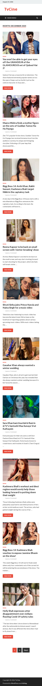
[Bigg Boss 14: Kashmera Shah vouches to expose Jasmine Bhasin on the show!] (21, 534)
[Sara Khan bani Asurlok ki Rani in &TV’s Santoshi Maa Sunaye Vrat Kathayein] (21, 407)
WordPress (15, 683)
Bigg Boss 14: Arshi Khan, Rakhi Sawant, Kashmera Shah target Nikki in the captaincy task (18, 189)
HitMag (24, 683)
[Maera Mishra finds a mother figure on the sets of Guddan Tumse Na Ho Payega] (21, 107)
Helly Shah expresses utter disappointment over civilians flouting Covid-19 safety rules (18, 613)
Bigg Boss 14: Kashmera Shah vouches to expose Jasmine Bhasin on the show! (20, 553)
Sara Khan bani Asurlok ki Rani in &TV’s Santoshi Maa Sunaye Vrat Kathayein (19, 426)
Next (26, 650)
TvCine (10, 9)
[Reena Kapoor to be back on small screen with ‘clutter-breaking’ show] (21, 231)
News (4, 56)
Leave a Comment (11, 71)
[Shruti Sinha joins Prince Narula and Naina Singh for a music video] (21, 289)
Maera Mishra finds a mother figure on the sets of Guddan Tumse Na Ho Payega (21, 126)
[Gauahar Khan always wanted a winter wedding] (21, 349)
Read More (7, 88)
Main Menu (11, 18)
